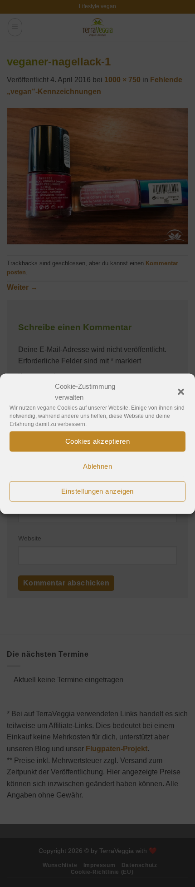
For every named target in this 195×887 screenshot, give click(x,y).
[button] (180, 391)
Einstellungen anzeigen (97, 491)
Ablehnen (97, 466)
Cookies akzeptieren (97, 441)
